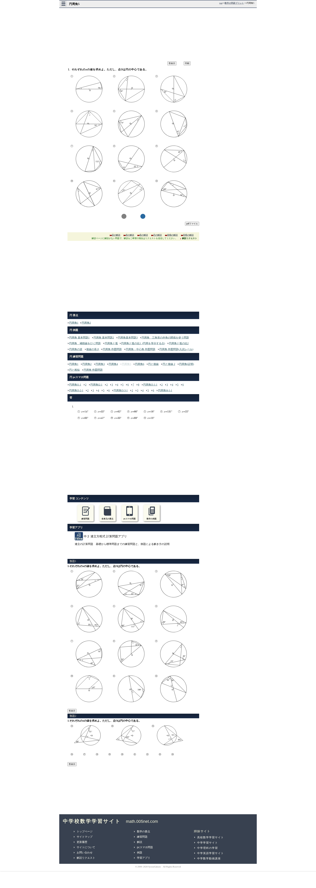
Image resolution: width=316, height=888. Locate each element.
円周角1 (73, 322)
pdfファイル (192, 223)
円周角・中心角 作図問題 (140, 349)
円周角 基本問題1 (79, 337)
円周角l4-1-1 (165, 390)
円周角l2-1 (96, 384)
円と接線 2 (169, 364)
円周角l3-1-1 (150, 384)
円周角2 (86, 322)
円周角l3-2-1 (76, 390)
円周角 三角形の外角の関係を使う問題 (165, 337)
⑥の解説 (143, 235)
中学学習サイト (207, 842)
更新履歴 (82, 842)
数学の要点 (143, 831)
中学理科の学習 (207, 848)
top (220, 3)
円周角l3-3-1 (121, 390)
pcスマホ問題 (145, 847)
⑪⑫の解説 (188, 235)
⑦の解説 (157, 235)
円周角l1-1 (75, 384)
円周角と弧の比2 (179, 343)
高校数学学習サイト (210, 837)
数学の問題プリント (234, 3)
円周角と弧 (111, 343)
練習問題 (142, 836)
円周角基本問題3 (128, 337)
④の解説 (130, 235)
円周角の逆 (75, 349)
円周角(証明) (186, 364)
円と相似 (74, 369)
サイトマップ (84, 836)
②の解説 (116, 235)
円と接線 (153, 364)
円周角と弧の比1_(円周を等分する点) (143, 343)
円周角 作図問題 (112, 349)
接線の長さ (92, 349)
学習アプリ (143, 857)
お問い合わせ (84, 852)
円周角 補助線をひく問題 (85, 343)
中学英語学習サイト (210, 853)
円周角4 (113, 364)
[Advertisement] (158, 33)
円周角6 (139, 364)
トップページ (84, 831)
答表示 (72, 711)
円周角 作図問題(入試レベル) (176, 349)
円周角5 (126, 364)
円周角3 (100, 364)
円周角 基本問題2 (103, 337)
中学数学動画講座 (209, 858)
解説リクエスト (86, 857)
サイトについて (86, 847)
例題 (139, 852)
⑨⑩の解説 (172, 235)
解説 (139, 842)
